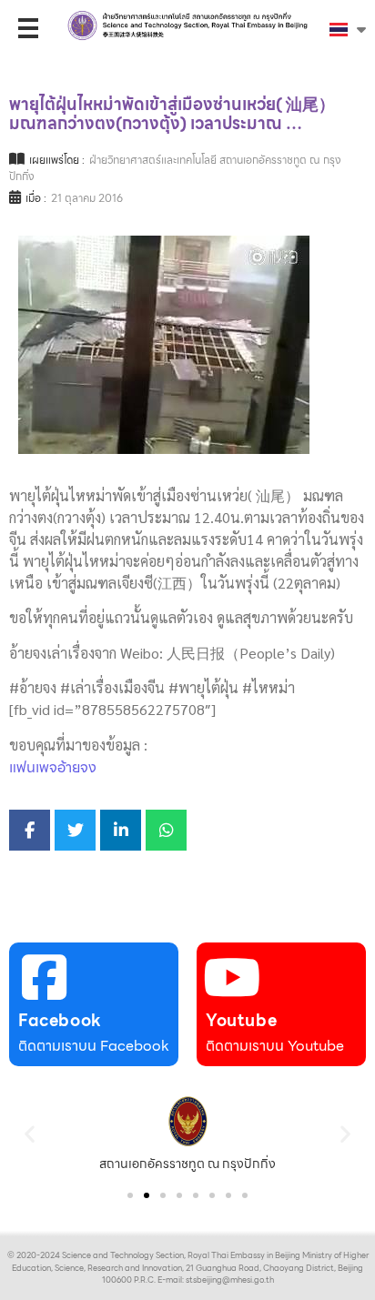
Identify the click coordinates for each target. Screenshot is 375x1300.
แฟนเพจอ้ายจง (52, 767)
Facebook (60, 1020)
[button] (29, 1134)
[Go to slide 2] (146, 1195)
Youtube (241, 1020)
